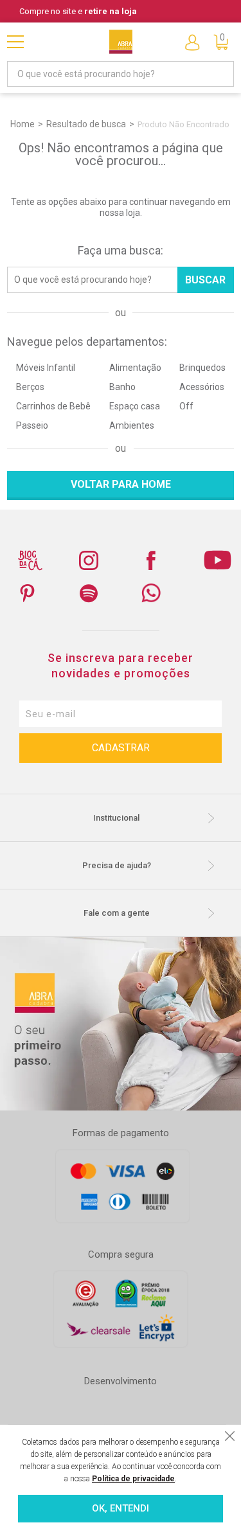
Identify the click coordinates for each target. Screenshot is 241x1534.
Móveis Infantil (45, 367)
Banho (122, 387)
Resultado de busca (86, 124)
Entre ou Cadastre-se (192, 42)
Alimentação (135, 367)
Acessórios (201, 387)
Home (22, 124)
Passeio (32, 425)
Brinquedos (202, 367)
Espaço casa (134, 406)
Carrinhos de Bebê (53, 406)
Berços (30, 387)
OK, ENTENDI (120, 1508)
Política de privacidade (133, 1478)
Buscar (205, 280)
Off (186, 406)
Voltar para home (121, 484)
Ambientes (131, 425)
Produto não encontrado (183, 124)
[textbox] (120, 74)
